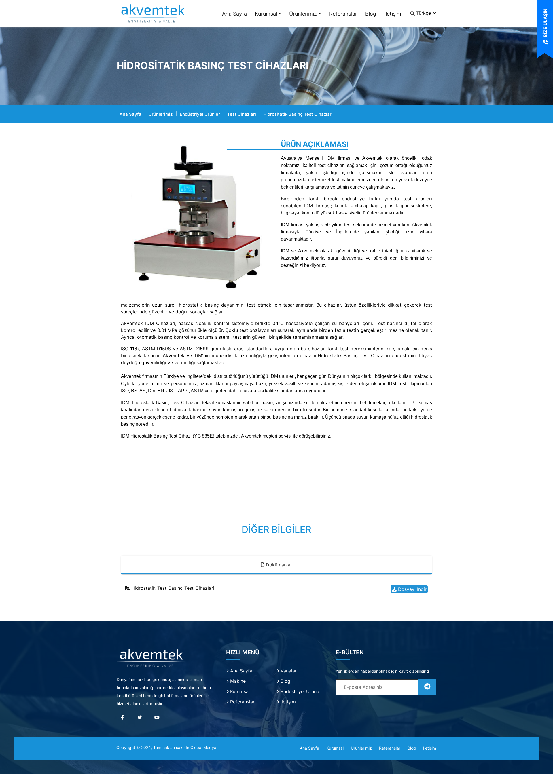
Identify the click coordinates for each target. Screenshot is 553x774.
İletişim (392, 14)
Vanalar (288, 671)
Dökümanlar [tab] (278, 565)
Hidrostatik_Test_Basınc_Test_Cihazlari (172, 588)
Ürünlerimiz (303, 14)
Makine (237, 681)
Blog (370, 14)
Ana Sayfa (234, 14)
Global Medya (203, 747)
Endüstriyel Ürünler (200, 114)
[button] (132, 218)
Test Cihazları (241, 114)
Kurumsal (266, 14)
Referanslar (343, 14)
